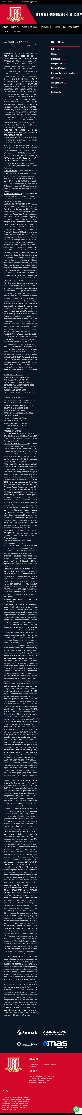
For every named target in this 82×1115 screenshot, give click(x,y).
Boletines (15, 27)
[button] (76, 1109)
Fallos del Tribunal (29, 27)
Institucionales (57, 82)
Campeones (16, 31)
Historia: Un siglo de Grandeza (63, 73)
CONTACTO (5, 31)
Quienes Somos (60, 27)
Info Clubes (55, 77)
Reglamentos (74, 27)
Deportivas (55, 58)
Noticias (5, 27)
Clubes (54, 53)
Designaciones (45, 27)
